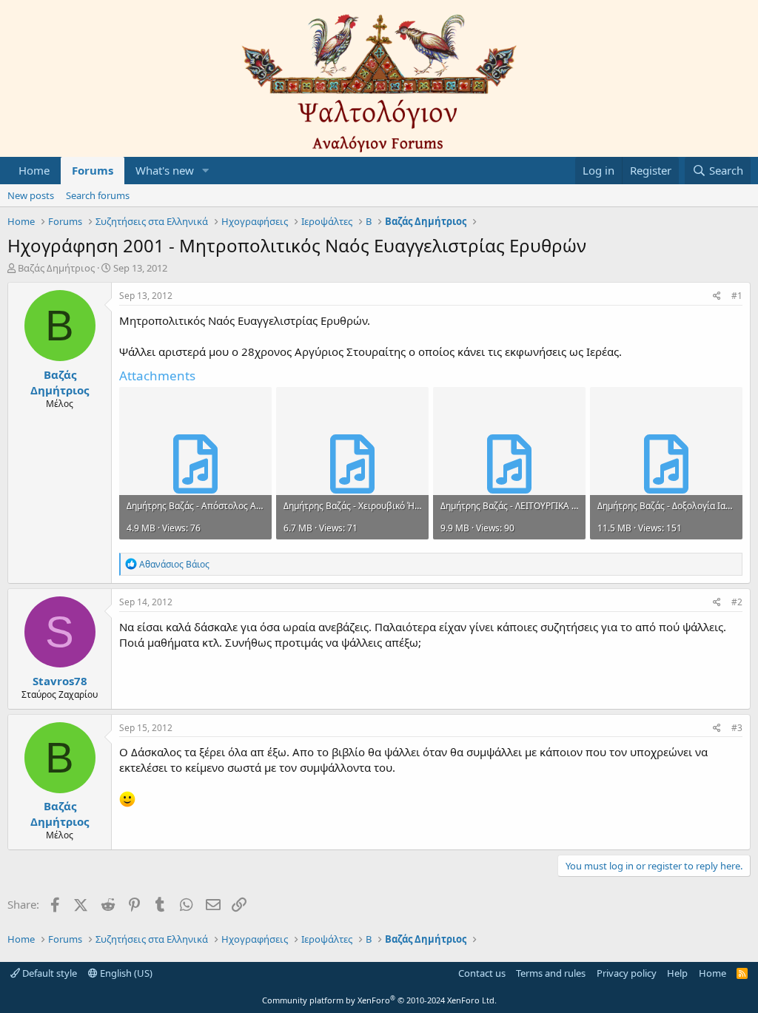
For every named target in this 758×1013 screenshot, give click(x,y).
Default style (48, 973)
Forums (92, 170)
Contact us (482, 973)
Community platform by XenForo (379, 1000)
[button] (205, 170)
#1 (736, 295)
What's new (164, 170)
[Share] (717, 296)
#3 (736, 727)
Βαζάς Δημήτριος (56, 268)
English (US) (125, 973)
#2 (736, 602)
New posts (30, 195)
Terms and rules (551, 973)
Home (34, 170)
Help (677, 973)
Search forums (98, 195)
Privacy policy (627, 973)
